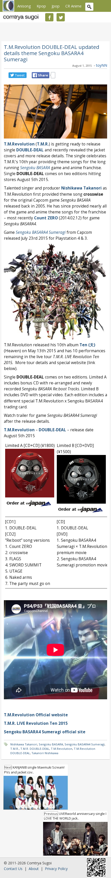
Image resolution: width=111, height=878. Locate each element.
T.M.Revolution (19, 144)
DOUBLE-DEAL (30, 150)
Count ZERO (46, 218)
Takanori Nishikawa (44, 753)
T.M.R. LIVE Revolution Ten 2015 (36, 723)
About (34, 868)
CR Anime (73, 5)
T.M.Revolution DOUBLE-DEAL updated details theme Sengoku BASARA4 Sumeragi (51, 53)
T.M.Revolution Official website (36, 715)
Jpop (56, 5)
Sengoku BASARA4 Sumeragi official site (44, 732)
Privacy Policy (56, 868)
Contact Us (13, 868)
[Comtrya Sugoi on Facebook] (49, 17)
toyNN (101, 65)
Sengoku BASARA (35, 167)
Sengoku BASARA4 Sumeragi (85, 744)
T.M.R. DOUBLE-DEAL (34, 749)
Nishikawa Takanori (23, 744)
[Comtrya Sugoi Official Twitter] (61, 17)
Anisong (24, 5)
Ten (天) (87, 345)
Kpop (41, 5)
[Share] (35, 75)
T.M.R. (14, 749)
